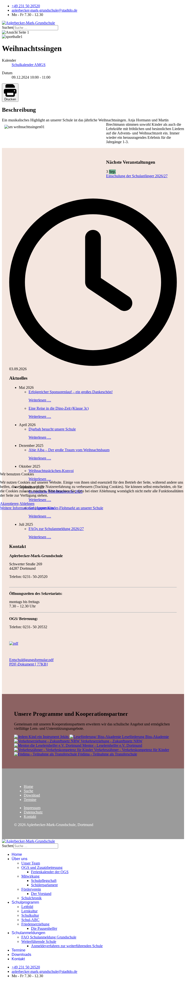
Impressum (45, 508)
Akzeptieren (9, 504)
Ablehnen (26, 504)
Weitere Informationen (17, 508)
